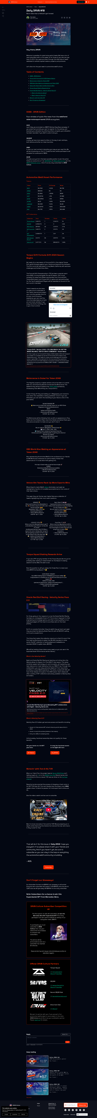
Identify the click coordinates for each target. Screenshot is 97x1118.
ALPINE (29, 201)
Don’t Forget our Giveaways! (37, 100)
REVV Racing (30, 226)
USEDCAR (29, 204)
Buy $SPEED (55, 753)
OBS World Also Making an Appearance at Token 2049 (44, 83)
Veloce (46, 487)
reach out (37, 1020)
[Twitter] (65, 1110)
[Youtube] (69, 1110)
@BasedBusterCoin (59, 161)
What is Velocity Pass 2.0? (39, 95)
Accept (6, 1114)
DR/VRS (29, 224)
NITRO (28, 199)
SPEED (28, 191)
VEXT (28, 196)
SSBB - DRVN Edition (35, 76)
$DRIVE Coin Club (50, 775)
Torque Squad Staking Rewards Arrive (40, 88)
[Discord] (83, 1110)
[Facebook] (76, 1110)
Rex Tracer (33, 17)
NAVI (28, 209)
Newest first (65, 1034)
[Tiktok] (72, 1110)
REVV (28, 188)
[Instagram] (80, 1110)
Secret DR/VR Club (58, 773)
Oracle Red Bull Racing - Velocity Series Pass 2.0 (43, 90)
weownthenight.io (58, 985)
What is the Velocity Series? (39, 93)
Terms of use (19, 1110)
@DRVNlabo (48, 161)
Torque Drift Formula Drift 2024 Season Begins (42, 78)
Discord (52, 974)
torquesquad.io (57, 972)
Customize (14, 1114)
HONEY (29, 206)
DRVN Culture (29, 6)
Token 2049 (53, 386)
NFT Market (31, 753)
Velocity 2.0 (30, 242)
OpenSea (59, 974)
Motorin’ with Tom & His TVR (37, 98)
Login (67, 1042)
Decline (23, 1114)
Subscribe (81, 2)
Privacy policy (10, 1110)
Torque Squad (30, 221)
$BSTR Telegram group (33, 163)
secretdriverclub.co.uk (59, 996)
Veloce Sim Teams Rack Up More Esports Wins (42, 85)
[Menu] (86, 2)
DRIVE (28, 193)
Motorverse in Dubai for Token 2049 (39, 81)
